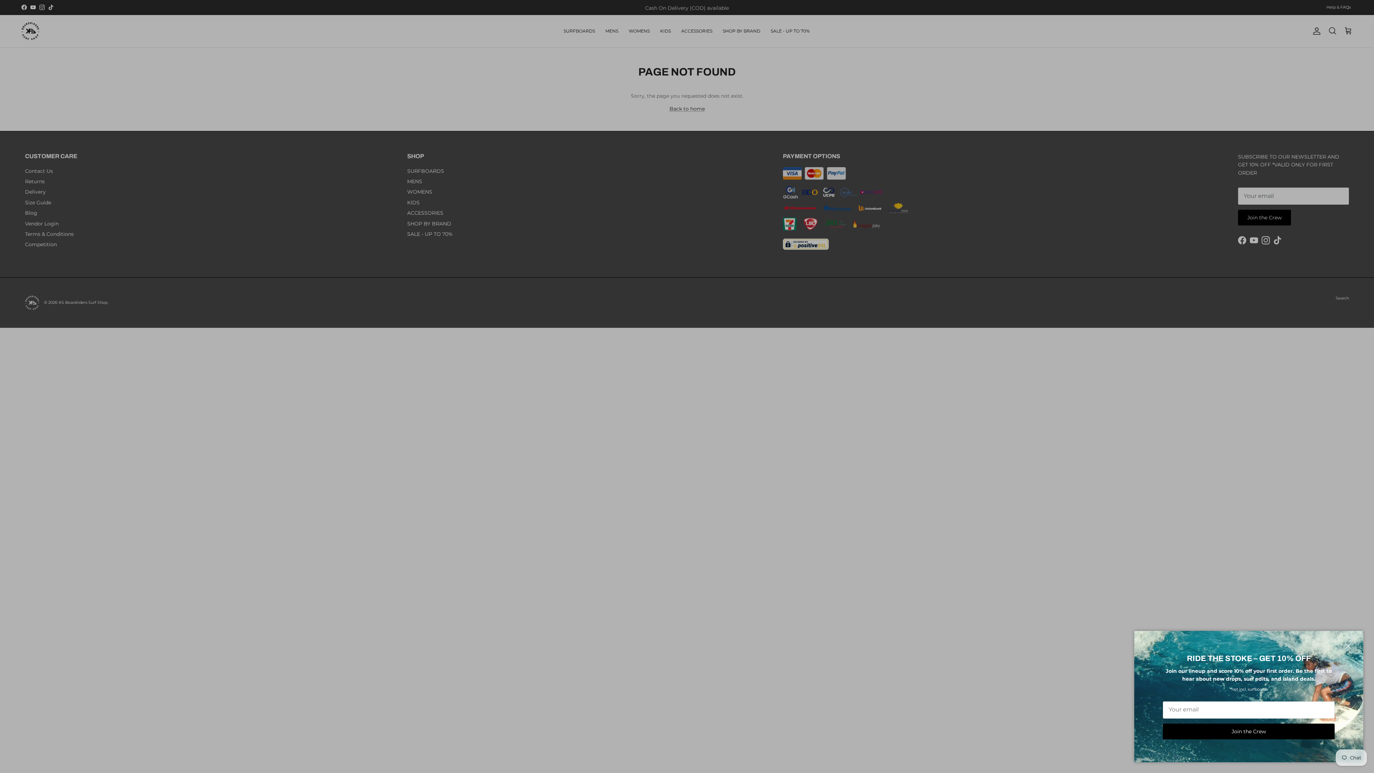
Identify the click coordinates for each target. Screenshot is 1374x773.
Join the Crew (1249, 731)
